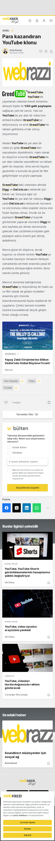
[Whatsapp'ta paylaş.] (38, 507)
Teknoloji (9, 676)
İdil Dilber (10, 582)
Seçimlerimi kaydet (27, 487)
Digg (5, 189)
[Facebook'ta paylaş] (7, 507)
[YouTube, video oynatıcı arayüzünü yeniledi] (27, 604)
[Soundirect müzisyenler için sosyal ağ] (27, 734)
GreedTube (35, 92)
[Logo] (10, 20)
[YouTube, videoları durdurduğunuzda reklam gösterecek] (27, 658)
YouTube (33, 96)
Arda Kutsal (11, 763)
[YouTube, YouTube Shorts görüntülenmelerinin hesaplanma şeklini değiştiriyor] (27, 546)
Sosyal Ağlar (11, 564)
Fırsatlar (8, 387)
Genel (5, 30)
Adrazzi (9, 370)
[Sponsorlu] (27, 336)
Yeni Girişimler (11, 381)
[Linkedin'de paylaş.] (27, 507)
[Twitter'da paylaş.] (17, 507)
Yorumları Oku (27, 414)
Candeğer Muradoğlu (16, 694)
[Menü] (51, 21)
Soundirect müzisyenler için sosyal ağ (25, 755)
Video (32, 381)
